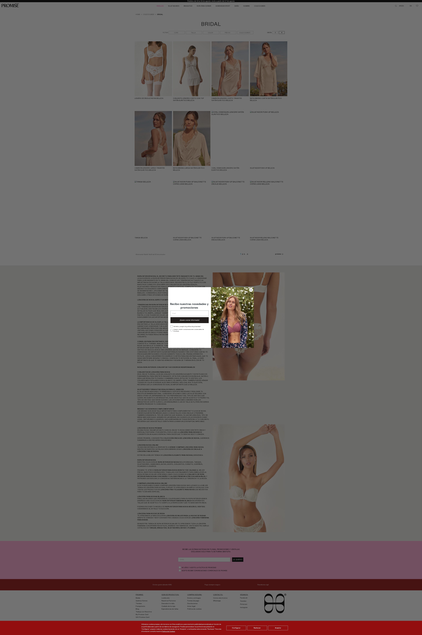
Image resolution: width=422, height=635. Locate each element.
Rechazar (257, 628)
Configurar (236, 628)
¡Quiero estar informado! (189, 320)
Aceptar (278, 628)
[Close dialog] (251, 290)
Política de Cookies (168, 631)
